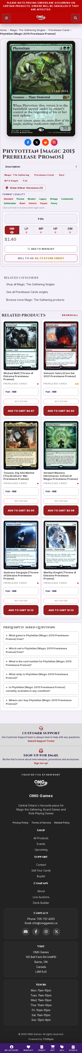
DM (72, 230)
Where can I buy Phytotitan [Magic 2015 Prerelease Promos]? (39, 702)
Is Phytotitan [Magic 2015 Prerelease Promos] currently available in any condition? (35, 689)
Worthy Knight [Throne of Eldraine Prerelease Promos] (59, 575)
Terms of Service (41, 822)
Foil (25, 180)
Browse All (70, 315)
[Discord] (25, 932)
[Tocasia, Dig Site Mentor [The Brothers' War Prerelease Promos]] (21, 445)
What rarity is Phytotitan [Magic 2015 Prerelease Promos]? (37, 676)
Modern (32, 199)
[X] (56, 932)
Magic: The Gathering (16, 175)
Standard (8, 199)
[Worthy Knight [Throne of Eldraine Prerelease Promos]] (61, 545)
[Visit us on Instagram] (54, 142)
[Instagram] (46, 932)
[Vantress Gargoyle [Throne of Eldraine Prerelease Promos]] (21, 545)
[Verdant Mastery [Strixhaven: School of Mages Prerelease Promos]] (61, 445)
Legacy (42, 199)
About (41, 891)
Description (12, 166)
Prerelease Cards (59, 30)
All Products (41, 838)
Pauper (43, 203)
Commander (67, 199)
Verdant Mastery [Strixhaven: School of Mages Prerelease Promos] (60, 476)
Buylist (41, 876)
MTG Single (11, 180)
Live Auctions (41, 897)
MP (43, 230)
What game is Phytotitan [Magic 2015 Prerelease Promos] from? (37, 637)
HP (58, 230)
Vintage (54, 199)
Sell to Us (41, 258)
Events (41, 843)
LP (29, 230)
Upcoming (41, 849)
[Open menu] (6, 18)
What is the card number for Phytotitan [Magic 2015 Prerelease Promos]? (39, 663)
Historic (33, 203)
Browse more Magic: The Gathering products (35, 299)
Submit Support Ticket (41, 741)
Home (3, 30)
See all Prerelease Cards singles (27, 292)
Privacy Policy (20, 822)
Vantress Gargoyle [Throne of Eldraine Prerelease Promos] (21, 575)
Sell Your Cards (41, 870)
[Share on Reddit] (45, 142)
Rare (61, 175)
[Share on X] (36, 142)
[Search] (75, 18)
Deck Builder (41, 902)
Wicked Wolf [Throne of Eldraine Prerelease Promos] (18, 376)
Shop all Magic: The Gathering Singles (30, 284)
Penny (54, 203)
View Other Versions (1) (26, 187)
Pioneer (20, 199)
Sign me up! (41, 763)
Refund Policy (62, 822)
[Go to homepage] (41, 18)
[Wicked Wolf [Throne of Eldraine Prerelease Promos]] (21, 345)
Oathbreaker (10, 203)
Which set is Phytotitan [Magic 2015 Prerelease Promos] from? (36, 650)
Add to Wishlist (42, 248)
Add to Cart (21, 410)
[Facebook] (36, 932)
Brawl (22, 203)
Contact (41, 864)
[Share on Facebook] (27, 142)
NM (14, 230)
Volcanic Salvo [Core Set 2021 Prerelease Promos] (59, 375)
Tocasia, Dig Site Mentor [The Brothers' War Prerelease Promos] (19, 476)
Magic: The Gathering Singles (27, 30)
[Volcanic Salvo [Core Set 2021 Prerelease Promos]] (61, 345)
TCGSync (48, 1039)
